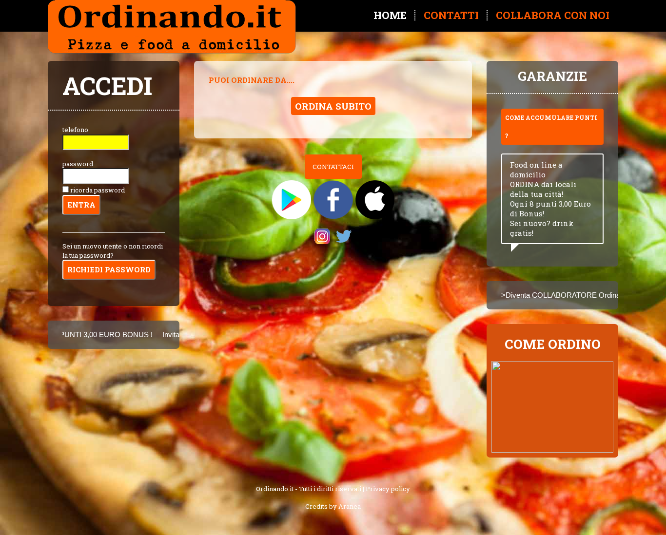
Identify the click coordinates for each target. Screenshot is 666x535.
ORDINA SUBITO (333, 106)
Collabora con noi (552, 15)
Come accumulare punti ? (551, 126)
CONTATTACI (333, 166)
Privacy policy (388, 488)
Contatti (451, 15)
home (390, 15)
